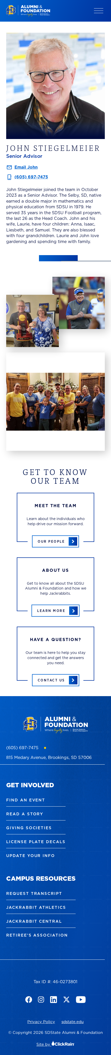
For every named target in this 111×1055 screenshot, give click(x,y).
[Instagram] (41, 999)
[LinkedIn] (53, 999)
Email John (26, 167)
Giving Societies (29, 828)
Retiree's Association (37, 935)
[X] (66, 999)
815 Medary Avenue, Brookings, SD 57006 (49, 757)
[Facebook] (28, 999)
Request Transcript (34, 893)
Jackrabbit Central (34, 921)
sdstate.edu (72, 1021)
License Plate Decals (36, 841)
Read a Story (24, 814)
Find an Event (25, 800)
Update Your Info (30, 855)
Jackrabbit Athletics (36, 907)
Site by (43, 1044)
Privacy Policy (41, 1021)
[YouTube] (81, 999)
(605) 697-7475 (31, 177)
